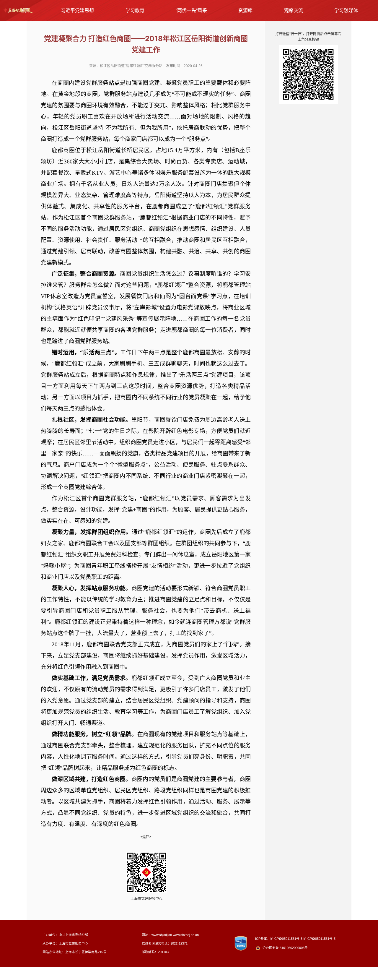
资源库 (245, 10)
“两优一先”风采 (191, 10)
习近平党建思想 (77, 10)
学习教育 (135, 10)
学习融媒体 (346, 10)
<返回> (145, 837)
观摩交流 (293, 10)
